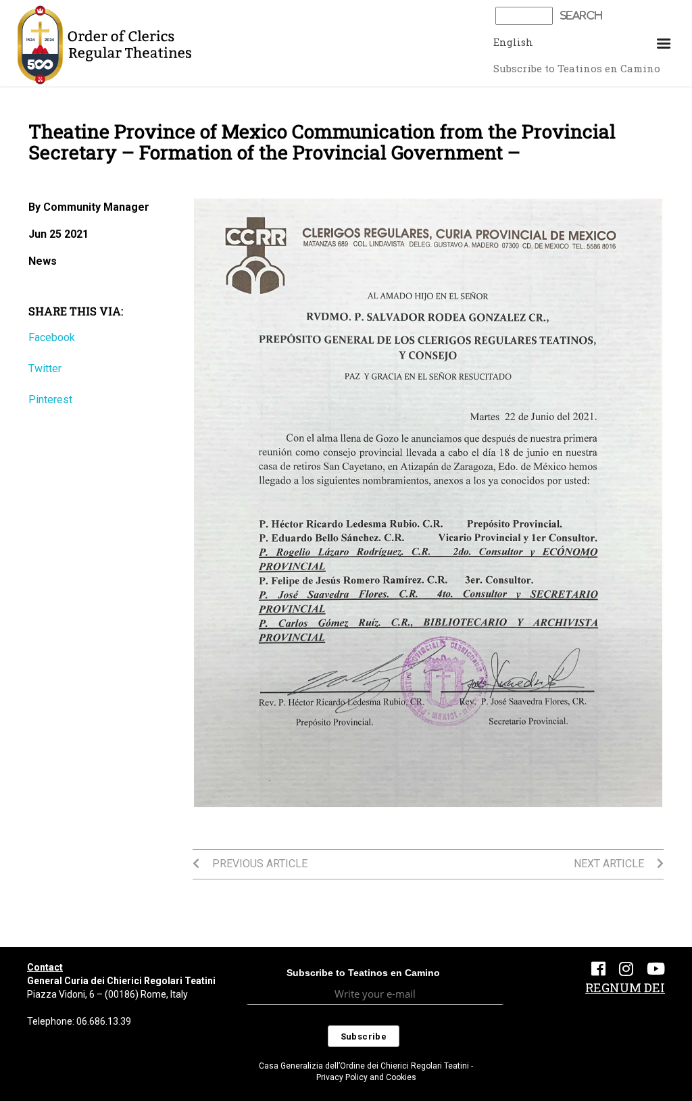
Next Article (610, 863)
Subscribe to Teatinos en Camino (576, 68)
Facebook (51, 337)
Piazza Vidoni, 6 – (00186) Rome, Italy (107, 994)
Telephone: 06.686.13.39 (79, 1021)
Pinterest (50, 399)
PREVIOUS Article (258, 863)
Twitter (44, 368)
